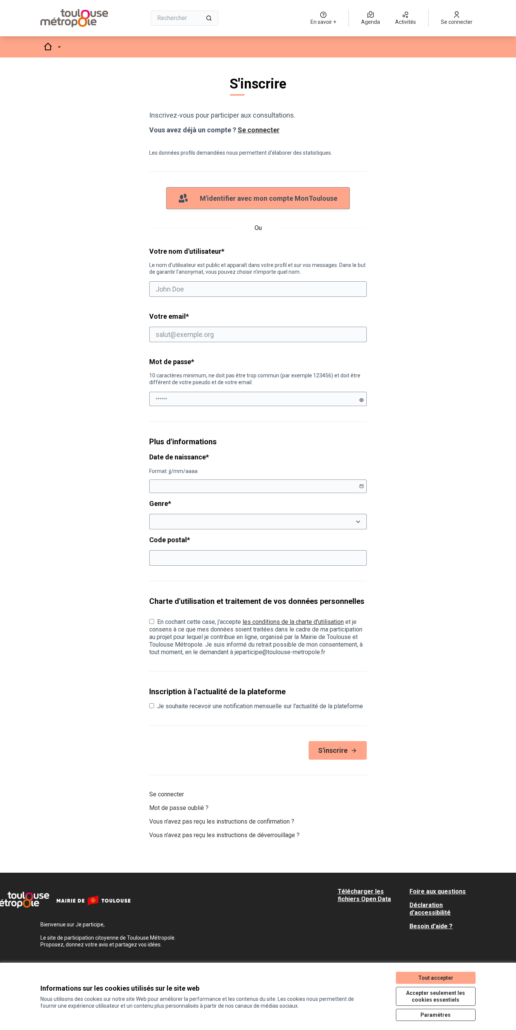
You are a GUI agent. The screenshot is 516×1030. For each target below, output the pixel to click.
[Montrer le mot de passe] (361, 400)
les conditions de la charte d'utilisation (293, 621)
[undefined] (361, 486)
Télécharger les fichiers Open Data (364, 895)
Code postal (198, 539)
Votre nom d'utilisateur (257, 261)
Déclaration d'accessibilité (430, 908)
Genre (189, 503)
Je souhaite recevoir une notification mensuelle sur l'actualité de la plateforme (260, 706)
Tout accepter (435, 978)
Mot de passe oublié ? (179, 807)
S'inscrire (333, 750)
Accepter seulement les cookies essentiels (435, 996)
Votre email (198, 316)
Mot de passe (171, 362)
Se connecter (259, 130)
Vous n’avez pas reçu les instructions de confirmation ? (221, 821)
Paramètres (435, 1015)
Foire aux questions (437, 891)
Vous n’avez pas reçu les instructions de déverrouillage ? (224, 835)
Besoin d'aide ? (431, 926)
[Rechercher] (209, 18)
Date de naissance (208, 457)
